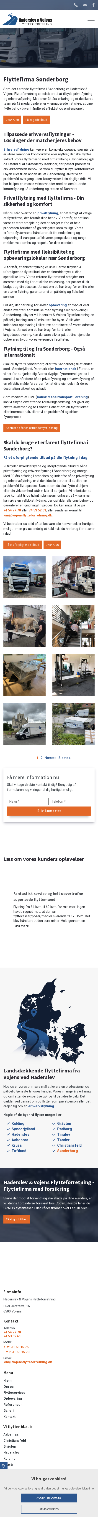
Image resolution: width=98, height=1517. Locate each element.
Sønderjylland (23, 1129)
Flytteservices (14, 1392)
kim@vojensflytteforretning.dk (27, 515)
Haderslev (20, 1134)
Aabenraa (20, 1140)
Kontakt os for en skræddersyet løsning (32, 428)
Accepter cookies (49, 1497)
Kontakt (9, 1416)
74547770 (12, 119)
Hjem (7, 1380)
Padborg (64, 1129)
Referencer (12, 1404)
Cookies (4, 1465)
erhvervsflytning (41, 1106)
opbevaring (58, 305)
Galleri (8, 1410)
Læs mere (21, 926)
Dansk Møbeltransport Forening (62, 397)
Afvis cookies (49, 1509)
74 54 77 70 (12, 510)
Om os (8, 1386)
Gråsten (64, 1123)
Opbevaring (12, 1398)
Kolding (18, 1123)
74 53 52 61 (37, 510)
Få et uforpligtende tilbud (22, 544)
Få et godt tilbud (36, 119)
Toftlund (19, 1151)
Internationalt (66, 369)
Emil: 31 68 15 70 (16, 1352)
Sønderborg (67, 1151)
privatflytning (47, 213)
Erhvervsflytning (16, 150)
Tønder (63, 1140)
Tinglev (63, 1134)
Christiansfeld (69, 1145)
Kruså (17, 1145)
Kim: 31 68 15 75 (15, 1347)
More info (88, 1488)
